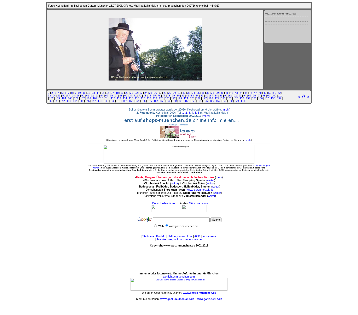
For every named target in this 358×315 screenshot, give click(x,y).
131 (229, 98)
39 (217, 92)
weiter (210, 180)
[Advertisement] (179, 259)
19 (122, 92)
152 (125, 101)
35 (198, 92)
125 (192, 98)
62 (92, 95)
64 (101, 95)
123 (180, 98)
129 (217, 98)
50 (269, 92)
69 (125, 95)
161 (181, 101)
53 (49, 95)
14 (98, 92)
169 (230, 101)
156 (150, 101)
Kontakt (161, 236)
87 (211, 95)
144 (75, 101)
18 (117, 92)
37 (207, 92)
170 (237, 101)
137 (267, 98)
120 (161, 98)
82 (187, 95)
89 (221, 95)
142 (62, 101)
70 (130, 95)
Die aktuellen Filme (163, 203)
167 (218, 101)
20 (126, 92)
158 (162, 101)
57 (68, 95)
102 (51, 98)
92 (235, 95)
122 (173, 98)
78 (168, 95)
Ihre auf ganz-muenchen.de (179, 239)
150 (112, 101)
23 (141, 92)
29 (169, 92)
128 (211, 98)
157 (156, 101)
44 (241, 92)
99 (268, 95)
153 (131, 101)
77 (163, 95)
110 (101, 98)
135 (254, 98)
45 (245, 92)
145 (81, 101)
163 (193, 101)
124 (186, 98)
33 (188, 92)
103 (58, 98)
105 (70, 98)
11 (84, 92)
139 (279, 98)
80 (178, 95)
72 (140, 95)
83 (192, 95)
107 (82, 98)
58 (73, 95)
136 (260, 98)
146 (87, 101)
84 (197, 95)
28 (164, 92)
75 (154, 95)
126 (198, 98)
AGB (197, 236)
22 (136, 92)
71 (135, 95)
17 (112, 92)
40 (222, 92)
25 (150, 92)
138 (273, 98)
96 (254, 95)
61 (87, 95)
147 (94, 101)
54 (54, 95)
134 (248, 98)
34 (193, 92)
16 (107, 92)
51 (274, 92)
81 (182, 95)
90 (225, 95)
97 (259, 95)
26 (155, 92)
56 (63, 95)
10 (79, 92)
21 (131, 92)
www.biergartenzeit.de (200, 189)
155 (143, 101)
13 (93, 92)
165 (205, 101)
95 (249, 95)
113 (119, 98)
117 (143, 98)
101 (280, 95)
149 (106, 101)
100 (274, 95)
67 (116, 95)
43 (236, 92)
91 (230, 95)
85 (202, 95)
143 (69, 101)
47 (255, 92)
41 (226, 92)
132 (235, 98)
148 (100, 101)
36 (203, 92)
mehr (226, 109)
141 (56, 101)
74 (149, 95)
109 (95, 98)
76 (159, 95)
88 (216, 95)
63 (97, 95)
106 (76, 98)
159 (168, 101)
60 (82, 95)
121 (167, 98)
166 (212, 101)
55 (59, 95)
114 (125, 98)
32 (184, 92)
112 (113, 98)
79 (173, 95)
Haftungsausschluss (180, 236)
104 (64, 98)
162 (187, 101)
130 (223, 98)
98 (263, 95)
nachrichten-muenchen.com (178, 276)
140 (50, 101)
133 (242, 98)
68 (121, 95)
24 (145, 92)
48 (260, 92)
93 (240, 95)
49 (265, 92)
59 (78, 95)
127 (204, 98)
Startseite (148, 236)
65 (106, 95)
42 (231, 92)
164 (199, 101)
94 (244, 95)
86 (206, 95)
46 (250, 92)
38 (212, 92)
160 (174, 101)
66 (111, 95)
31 (179, 92)
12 (88, 92)
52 (279, 92)
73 (144, 95)
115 (131, 98)
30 (174, 92)
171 (243, 101)
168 (224, 101)
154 (137, 101)
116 (137, 98)
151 (118, 101)
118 (149, 98)
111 (107, 98)
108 (89, 98)
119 (155, 98)
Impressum (209, 236)
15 (103, 92)
